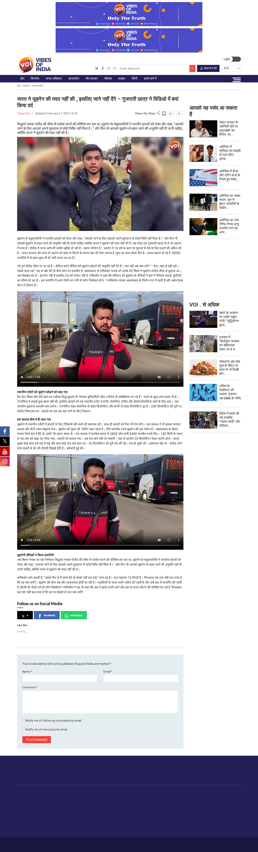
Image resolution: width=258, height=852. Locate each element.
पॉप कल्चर (106, 792)
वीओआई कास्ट (189, 811)
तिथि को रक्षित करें (191, 797)
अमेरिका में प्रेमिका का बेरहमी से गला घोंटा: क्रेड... (230, 153)
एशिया (82, 801)
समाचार (26, 85)
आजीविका (39, 842)
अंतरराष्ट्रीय (37, 85)
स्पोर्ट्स (160, 820)
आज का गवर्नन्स (124, 797)
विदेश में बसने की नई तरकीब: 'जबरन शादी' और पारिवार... (229, 419)
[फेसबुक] (103, 68)
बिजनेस (42, 792)
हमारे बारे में (27, 842)
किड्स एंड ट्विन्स (166, 815)
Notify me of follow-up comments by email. (54, 720)
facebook (49, 615)
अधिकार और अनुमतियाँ (216, 829)
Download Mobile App (220, 844)
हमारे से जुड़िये (225, 773)
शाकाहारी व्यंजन (145, 797)
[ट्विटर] (97, 68)
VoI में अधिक (207, 792)
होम (18, 85)
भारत (44, 797)
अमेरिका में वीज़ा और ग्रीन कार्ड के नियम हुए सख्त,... (229, 175)
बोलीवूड (108, 797)
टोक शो (185, 801)
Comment (29, 687)
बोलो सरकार (122, 806)
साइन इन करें (210, 68)
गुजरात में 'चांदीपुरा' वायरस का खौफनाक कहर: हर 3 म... (229, 343)
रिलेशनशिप (163, 801)
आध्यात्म (161, 829)
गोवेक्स (115, 792)
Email (107, 671)
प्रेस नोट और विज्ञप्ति (215, 801)
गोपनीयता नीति (64, 842)
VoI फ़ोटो (186, 820)
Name (27, 671)
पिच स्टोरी (209, 811)
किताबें (108, 811)
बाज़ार (45, 811)
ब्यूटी (159, 825)
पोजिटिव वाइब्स (28, 834)
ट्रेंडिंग (24, 797)
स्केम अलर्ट (210, 806)
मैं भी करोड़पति (49, 815)
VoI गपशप (122, 801)
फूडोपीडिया (138, 792)
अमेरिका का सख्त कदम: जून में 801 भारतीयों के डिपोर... (229, 202)
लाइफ (156, 792)
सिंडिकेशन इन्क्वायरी (215, 820)
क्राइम (24, 825)
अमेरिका (83, 797)
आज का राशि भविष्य (167, 834)
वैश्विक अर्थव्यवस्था (51, 806)
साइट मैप (78, 842)
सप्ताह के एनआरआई (90, 806)
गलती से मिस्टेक (212, 815)
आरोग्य (160, 811)
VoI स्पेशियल (28, 829)
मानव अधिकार (68, 792)
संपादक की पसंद (29, 806)
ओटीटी (108, 806)
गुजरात (24, 820)
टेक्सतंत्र (46, 820)
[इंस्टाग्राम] (109, 68)
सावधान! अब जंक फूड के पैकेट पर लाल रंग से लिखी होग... (229, 368)
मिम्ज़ (184, 815)
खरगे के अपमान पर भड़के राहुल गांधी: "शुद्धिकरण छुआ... (229, 319)
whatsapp (76, 615)
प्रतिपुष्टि (51, 842)
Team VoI (23, 113)
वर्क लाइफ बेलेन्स (166, 806)
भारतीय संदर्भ (28, 815)
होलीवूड (108, 801)
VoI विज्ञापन (210, 797)
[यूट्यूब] (115, 68)
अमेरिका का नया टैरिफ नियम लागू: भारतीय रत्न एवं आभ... (229, 226)
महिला (160, 797)
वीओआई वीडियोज (190, 806)
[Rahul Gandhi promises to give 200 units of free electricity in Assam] (203, 319)
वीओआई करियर (212, 825)
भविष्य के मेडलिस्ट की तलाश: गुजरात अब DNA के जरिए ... (230, 394)
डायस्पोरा (80, 792)
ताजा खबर (26, 801)
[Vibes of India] (34, 64)
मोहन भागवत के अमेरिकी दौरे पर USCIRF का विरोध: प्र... (228, 128)
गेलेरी (180, 792)
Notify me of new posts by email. (47, 729)
